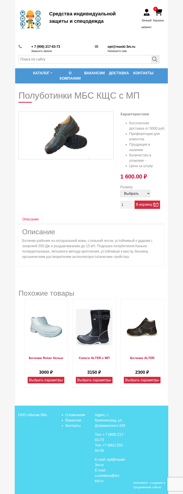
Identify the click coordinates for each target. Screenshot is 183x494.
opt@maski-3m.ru (121, 46)
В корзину (144, 204)
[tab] (31, 219)
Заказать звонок (41, 51)
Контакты (143, 73)
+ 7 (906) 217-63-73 (45, 46)
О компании (70, 75)
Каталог (41, 73)
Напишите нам (117, 51)
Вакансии (94, 73)
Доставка (119, 73)
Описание (30, 219)
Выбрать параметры (46, 380)
